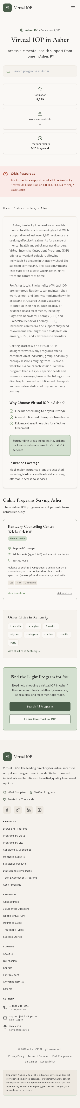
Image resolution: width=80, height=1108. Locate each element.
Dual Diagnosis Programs (17, 871)
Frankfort (51, 626)
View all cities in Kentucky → (24, 651)
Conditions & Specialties (17, 850)
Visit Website (64, 594)
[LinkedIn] (29, 810)
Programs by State (14, 836)
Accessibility (47, 1062)
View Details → (16, 594)
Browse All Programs (15, 829)
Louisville (15, 626)
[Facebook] (7, 810)
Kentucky (31, 208)
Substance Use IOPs (15, 864)
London (48, 635)
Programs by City (13, 843)
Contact (7, 968)
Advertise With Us (13, 982)
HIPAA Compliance (61, 1056)
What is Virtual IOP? (14, 916)
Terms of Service (38, 1056)
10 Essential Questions (16, 909)
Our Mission (10, 961)
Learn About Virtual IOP (40, 719)
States (18, 208)
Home (6, 208)
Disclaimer (31, 1062)
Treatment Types (13, 930)
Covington (32, 635)
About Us (8, 954)
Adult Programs (12, 885)
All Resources (11, 902)
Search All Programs (40, 706)
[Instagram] (39, 810)
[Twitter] (18, 810)
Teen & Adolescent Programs (20, 878)
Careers (7, 989)
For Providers (11, 975)
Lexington (33, 626)
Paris (13, 643)
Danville (64, 635)
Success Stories (12, 937)
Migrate (14, 635)
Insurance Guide (12, 923)
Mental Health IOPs (14, 857)
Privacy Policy (16, 1056)
